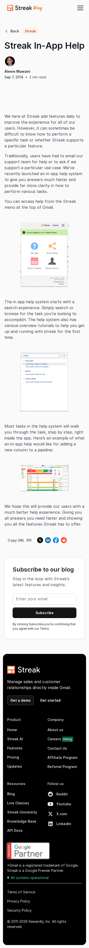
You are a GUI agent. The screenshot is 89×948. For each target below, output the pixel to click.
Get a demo (20, 700)
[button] (79, 8)
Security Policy (19, 910)
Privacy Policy (18, 901)
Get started (50, 700)
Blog (11, 794)
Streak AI (15, 739)
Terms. (45, 628)
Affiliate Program (62, 757)
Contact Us (57, 748)
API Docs (14, 830)
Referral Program (62, 766)
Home (12, 730)
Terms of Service (21, 892)
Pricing (13, 757)
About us (55, 730)
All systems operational (30, 878)
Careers (59, 739)
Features (14, 748)
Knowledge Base (21, 821)
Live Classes (18, 803)
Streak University (22, 812)
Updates (14, 766)
